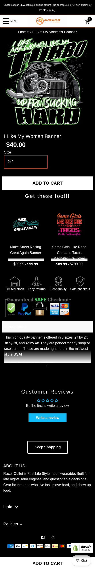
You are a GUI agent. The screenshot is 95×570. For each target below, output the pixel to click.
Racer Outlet (42, 551)
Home (23, 32)
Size (7, 152)
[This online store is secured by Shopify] (82, 551)
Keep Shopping (47, 447)
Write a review (47, 418)
